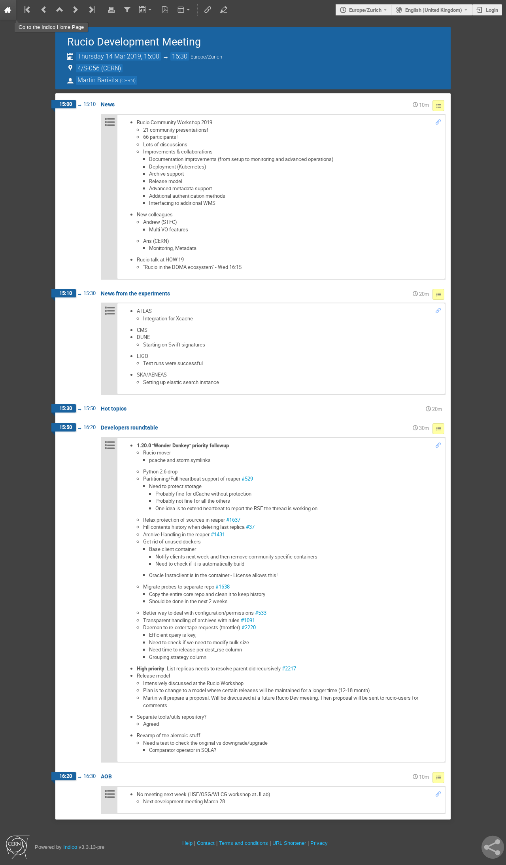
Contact (206, 843)
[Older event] (44, 10)
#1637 (233, 519)
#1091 (248, 620)
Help (187, 843)
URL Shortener (289, 843)
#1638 (222, 586)
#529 (247, 478)
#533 (260, 612)
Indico (70, 847)
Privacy (319, 843)
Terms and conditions (243, 843)
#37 (250, 526)
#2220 (249, 627)
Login (492, 9)
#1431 (218, 534)
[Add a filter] (127, 10)
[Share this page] (492, 847)
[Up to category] (60, 10)
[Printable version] (111, 10)
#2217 (289, 668)
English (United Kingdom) (433, 9)
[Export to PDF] (165, 10)
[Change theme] (184, 10)
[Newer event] (75, 10)
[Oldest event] (28, 10)
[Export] (146, 10)
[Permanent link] (438, 122)
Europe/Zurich (365, 9)
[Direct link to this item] (120, 104)
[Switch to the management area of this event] (223, 10)
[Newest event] (91, 10)
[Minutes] (438, 105)
